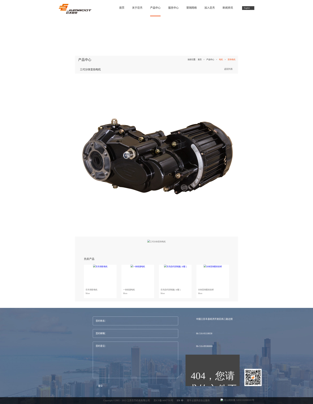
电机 (221, 59)
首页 (121, 7)
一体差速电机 (129, 290)
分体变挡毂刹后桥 (206, 290)
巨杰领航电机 (91, 290)
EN (178, 400)
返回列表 (228, 69)
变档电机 (231, 59)
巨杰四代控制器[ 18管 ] (170, 290)
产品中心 (210, 59)
